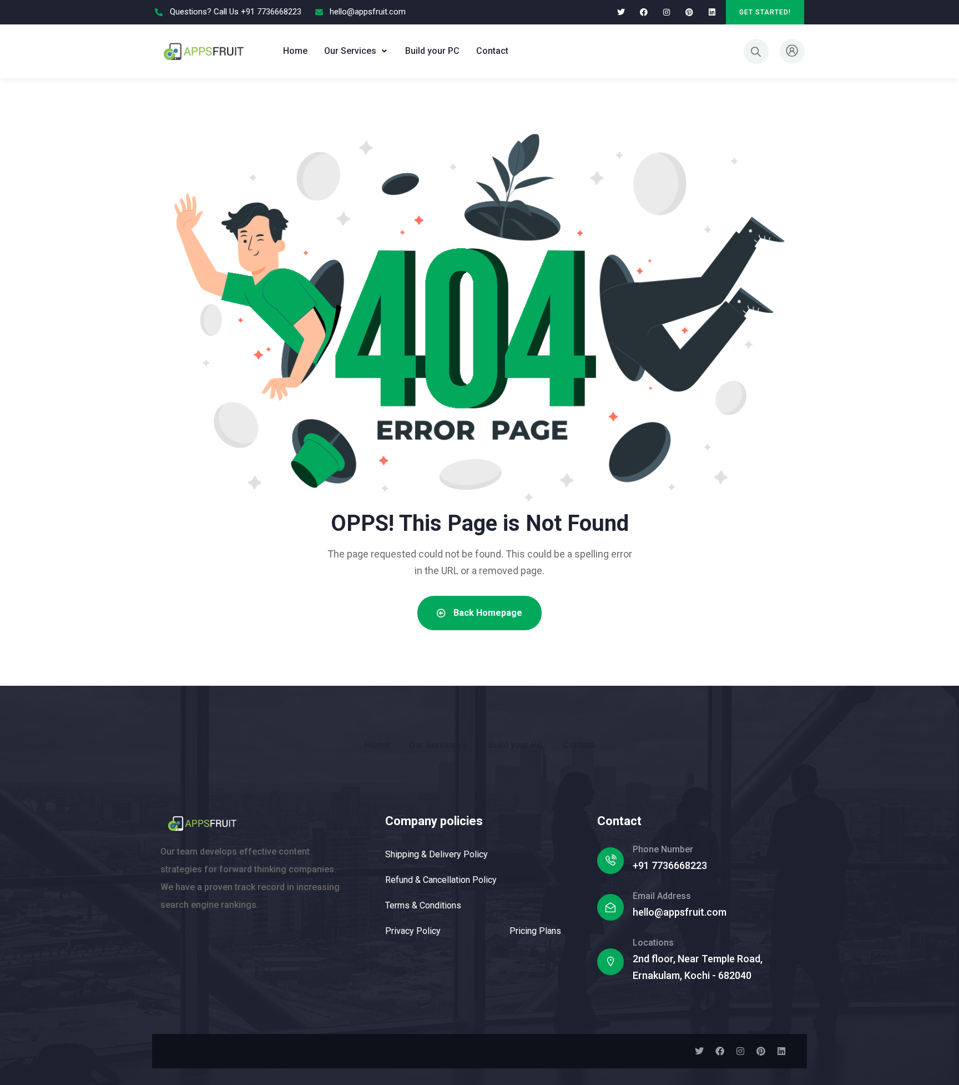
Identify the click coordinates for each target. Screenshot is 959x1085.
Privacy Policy (413, 931)
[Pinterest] (689, 12)
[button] (356, 51)
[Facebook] (644, 12)
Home (295, 51)
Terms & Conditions (423, 905)
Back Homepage (486, 612)
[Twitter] (621, 12)
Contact (492, 51)
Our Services (350, 51)
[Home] (203, 51)
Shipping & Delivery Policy (436, 854)
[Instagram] (666, 12)
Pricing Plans (535, 931)
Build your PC (432, 51)
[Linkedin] (711, 12)
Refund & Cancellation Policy (441, 880)
